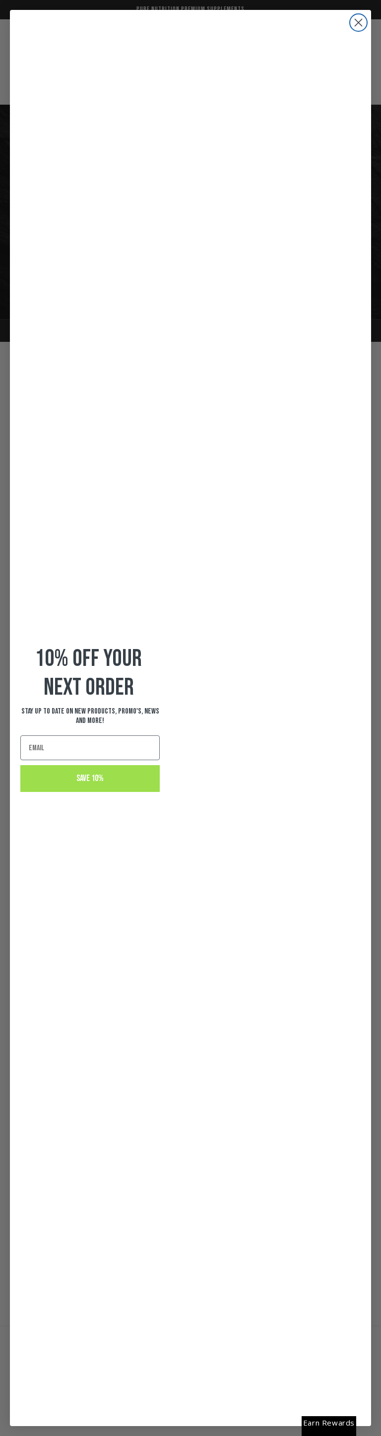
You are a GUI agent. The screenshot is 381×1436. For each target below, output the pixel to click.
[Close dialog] (358, 22)
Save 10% (90, 778)
